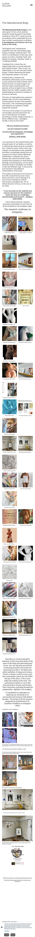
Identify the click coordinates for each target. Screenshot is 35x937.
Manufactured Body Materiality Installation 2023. (14, 812)
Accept (6, 934)
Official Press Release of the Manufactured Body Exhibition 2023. (17, 878)
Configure (6, 931)
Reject (12, 934)
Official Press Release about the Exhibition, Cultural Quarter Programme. (17, 881)
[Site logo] (9, 7)
